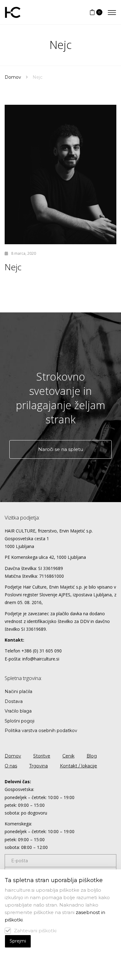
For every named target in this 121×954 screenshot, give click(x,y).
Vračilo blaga (18, 711)
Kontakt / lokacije (78, 766)
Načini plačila (18, 691)
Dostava (14, 701)
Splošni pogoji (19, 721)
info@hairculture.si (40, 659)
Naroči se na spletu (60, 449)
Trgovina (38, 766)
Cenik (68, 756)
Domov (13, 77)
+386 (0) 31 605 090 (41, 651)
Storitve (41, 756)
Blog (92, 756)
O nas (11, 766)
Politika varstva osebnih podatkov (41, 730)
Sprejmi (18, 941)
